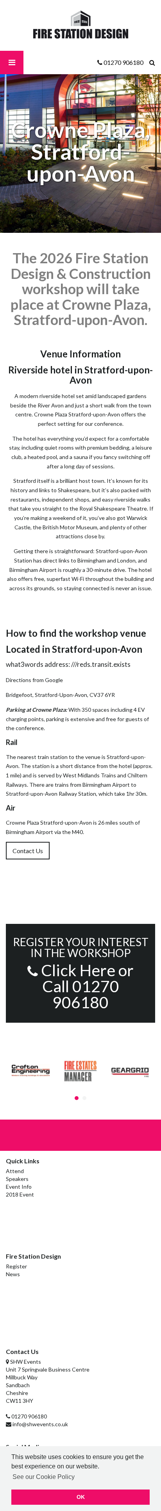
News (13, 1274)
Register (16, 1266)
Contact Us (28, 850)
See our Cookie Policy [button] (44, 1476)
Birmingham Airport (106, 784)
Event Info (19, 1186)
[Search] (155, 62)
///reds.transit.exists (101, 664)
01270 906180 (29, 1416)
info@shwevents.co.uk (40, 1424)
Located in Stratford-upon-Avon (74, 649)
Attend (15, 1171)
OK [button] (81, 1497)
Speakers (17, 1178)
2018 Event (20, 1194)
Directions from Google (34, 680)
